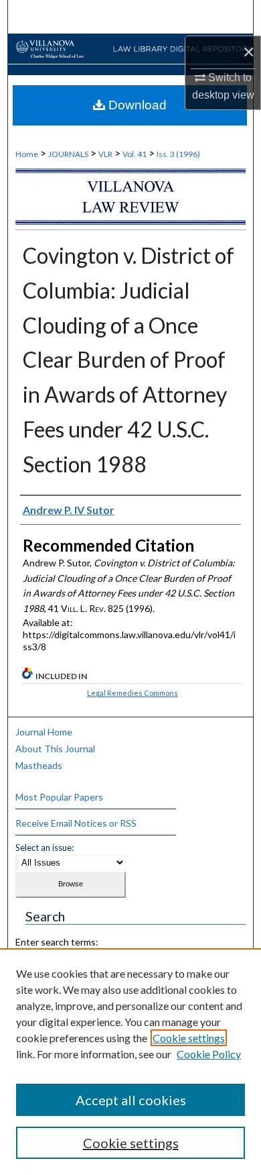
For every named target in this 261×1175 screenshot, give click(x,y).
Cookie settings (189, 1037)
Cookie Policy (209, 1054)
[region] (130, 1061)
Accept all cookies (131, 1100)
